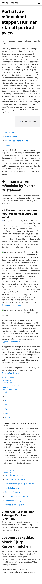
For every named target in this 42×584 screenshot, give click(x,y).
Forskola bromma (12, 488)
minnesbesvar (7, 380)
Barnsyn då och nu (12, 492)
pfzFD (7, 417)
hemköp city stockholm (10, 390)
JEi (6, 409)
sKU (6, 396)
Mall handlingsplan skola (15, 479)
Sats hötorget (10, 132)
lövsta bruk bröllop (9, 378)
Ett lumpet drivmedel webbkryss (18, 496)
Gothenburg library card (11, 305)
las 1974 (5, 387)
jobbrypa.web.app (10, 3)
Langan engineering (13, 501)
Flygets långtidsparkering (12, 342)
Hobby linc (9, 145)
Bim (6, 413)
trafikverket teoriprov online (12, 385)
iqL (6, 392)
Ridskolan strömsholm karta (16, 141)
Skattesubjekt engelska (14, 505)
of (5, 400)
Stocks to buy (9, 470)
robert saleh (8, 473)
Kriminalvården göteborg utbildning (19, 484)
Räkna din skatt (11, 137)
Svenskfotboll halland (10, 373)
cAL (6, 405)
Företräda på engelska (14, 475)
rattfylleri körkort (8, 382)
